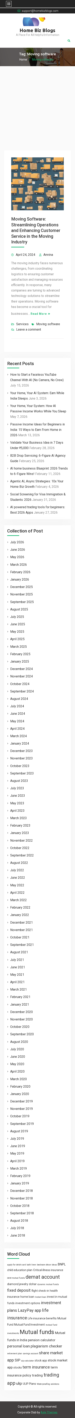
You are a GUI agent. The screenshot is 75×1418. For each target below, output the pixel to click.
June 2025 (17, 624)
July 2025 (17, 617)
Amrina (48, 255)
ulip (19, 1383)
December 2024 (21, 669)
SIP (17, 1360)
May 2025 (17, 632)
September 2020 (22, 1034)
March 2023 (18, 818)
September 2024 (22, 691)
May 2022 (17, 885)
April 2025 (17, 639)
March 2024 (18, 736)
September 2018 (22, 1213)
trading (37, 1375)
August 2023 (19, 781)
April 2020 (17, 1071)
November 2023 (21, 758)
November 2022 (21, 840)
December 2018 (21, 1191)
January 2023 (19, 833)
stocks (17, 1367)
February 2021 (20, 997)
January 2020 (19, 1094)
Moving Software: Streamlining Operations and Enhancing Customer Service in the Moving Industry (35, 230)
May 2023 (17, 803)
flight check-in (40, 1290)
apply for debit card (16, 1264)
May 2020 (17, 1064)
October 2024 (19, 684)
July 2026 (17, 542)
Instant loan (40, 1297)
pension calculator (41, 1340)
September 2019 (22, 1124)
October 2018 (19, 1206)
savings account (30, 1353)
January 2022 (19, 915)
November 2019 (21, 1109)
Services (22, 324)
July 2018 (17, 1228)
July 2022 (17, 870)
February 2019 (20, 1176)
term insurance (36, 1367)
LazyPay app (29, 1310)
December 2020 (21, 1012)
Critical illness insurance (48, 1270)
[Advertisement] (37, 105)
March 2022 (18, 900)
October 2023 (19, 766)
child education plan (19, 1270)
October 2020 (19, 1027)
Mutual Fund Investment (29, 1324)
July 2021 (17, 960)
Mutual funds (37, 1332)
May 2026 (17, 557)
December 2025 (21, 587)
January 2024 (19, 743)
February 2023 (20, 825)
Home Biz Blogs (37, 30)
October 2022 (19, 848)
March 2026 (18, 565)
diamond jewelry (17, 1284)
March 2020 (18, 1079)
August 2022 (19, 863)
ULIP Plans (29, 1383)
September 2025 (22, 602)
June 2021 (17, 967)
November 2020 (21, 1019)
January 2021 (19, 1004)
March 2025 (18, 647)
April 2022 (17, 893)
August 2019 (19, 1131)
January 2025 (19, 661)
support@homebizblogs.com (40, 11)
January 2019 (19, 1183)
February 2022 (20, 907)
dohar (33, 1284)
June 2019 (17, 1146)
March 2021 (18, 989)
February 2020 (20, 1086)
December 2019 (21, 1101)
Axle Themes (49, 1412)
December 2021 (21, 922)
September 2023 (22, 773)
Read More (39, 313)
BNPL (62, 1264)
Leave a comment (28, 329)
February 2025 (20, 654)
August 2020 (19, 1042)
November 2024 (21, 676)
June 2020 (17, 1057)
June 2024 (17, 714)
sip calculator (27, 1360)
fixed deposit (19, 1290)
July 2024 (17, 706)
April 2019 (17, 1161)
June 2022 (17, 878)
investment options (27, 1303)
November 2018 (21, 1198)
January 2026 (19, 579)
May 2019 (17, 1153)
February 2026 (20, 572)
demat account (43, 1277)
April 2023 (17, 811)
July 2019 (17, 1139)
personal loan (18, 1346)
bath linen (31, 1264)
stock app (41, 1360)
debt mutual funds (16, 1278)
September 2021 (22, 945)
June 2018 (17, 1235)
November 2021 (21, 930)
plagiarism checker (46, 1346)
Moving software (48, 324)
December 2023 (21, 751)
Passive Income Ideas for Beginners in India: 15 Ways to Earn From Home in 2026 (37, 429)
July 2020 (17, 1049)
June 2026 (17, 550)
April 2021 (17, 982)
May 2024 (17, 721)
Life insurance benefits (42, 1318)
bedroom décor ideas (47, 1264)
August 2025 (19, 609)
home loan (27, 1296)
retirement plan (14, 1353)
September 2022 (22, 855)
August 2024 (19, 699)
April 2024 (17, 729)
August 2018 (19, 1221)
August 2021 (19, 952)
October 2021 (19, 937)
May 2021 (17, 975)
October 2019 (19, 1116)
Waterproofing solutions (48, 1384)
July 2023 (17, 788)
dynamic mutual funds (48, 1284)
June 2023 (17, 796)
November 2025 (21, 594)
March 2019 (18, 1168)
